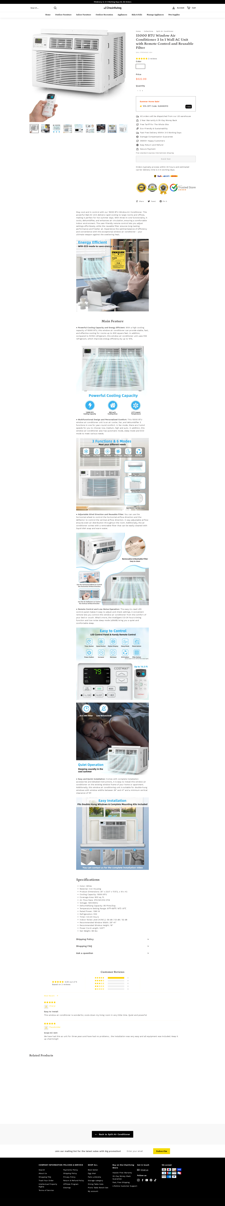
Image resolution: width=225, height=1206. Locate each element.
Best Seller (93, 1170)
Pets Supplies (174, 15)
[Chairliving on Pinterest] (151, 1180)
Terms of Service (46, 1190)
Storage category (95, 1180)
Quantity (140, 86)
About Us (43, 1173)
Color (138, 61)
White (140, 66)
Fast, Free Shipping (121, 1182)
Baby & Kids (137, 15)
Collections (148, 31)
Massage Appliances (155, 15)
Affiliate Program (71, 1184)
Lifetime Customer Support (124, 1186)
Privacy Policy (69, 1177)
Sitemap (67, 1188)
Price (138, 74)
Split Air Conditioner (164, 31)
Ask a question (84, 953)
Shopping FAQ (84, 946)
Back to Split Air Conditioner (114, 1134)
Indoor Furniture (83, 15)
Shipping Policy (85, 939)
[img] (50, 1002)
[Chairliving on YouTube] (147, 1180)
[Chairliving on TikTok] (155, 1180)
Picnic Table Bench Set (98, 1188)
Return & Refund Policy (73, 1180)
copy (188, 106)
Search (42, 1170)
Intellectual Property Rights (48, 1185)
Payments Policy (70, 1170)
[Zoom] (78, 73)
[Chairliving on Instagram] (138, 1180)
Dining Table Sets (95, 1184)
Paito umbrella (94, 1177)
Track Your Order (46, 1180)
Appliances (122, 15)
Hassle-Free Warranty (122, 1173)
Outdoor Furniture (63, 15)
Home (48, 15)
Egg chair (92, 1173)
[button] (142, 59)
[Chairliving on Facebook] (142, 1180)
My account (93, 1191)
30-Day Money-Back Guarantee (121, 1177)
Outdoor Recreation (104, 15)
